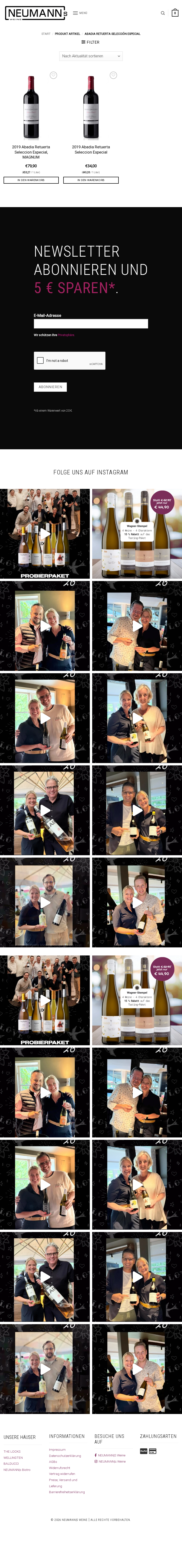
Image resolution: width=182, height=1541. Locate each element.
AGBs (53, 1462)
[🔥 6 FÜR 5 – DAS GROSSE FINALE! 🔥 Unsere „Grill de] (45, 626)
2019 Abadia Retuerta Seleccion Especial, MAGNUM (31, 152)
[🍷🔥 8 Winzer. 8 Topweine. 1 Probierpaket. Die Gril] (45, 534)
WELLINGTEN (13, 1457)
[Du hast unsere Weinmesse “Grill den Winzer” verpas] (137, 902)
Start (45, 34)
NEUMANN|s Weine (111, 1461)
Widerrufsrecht (59, 1468)
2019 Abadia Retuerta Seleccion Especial (91, 150)
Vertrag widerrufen (62, 1474)
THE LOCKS (12, 1451)
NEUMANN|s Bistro (17, 1470)
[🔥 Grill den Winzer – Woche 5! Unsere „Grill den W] (137, 718)
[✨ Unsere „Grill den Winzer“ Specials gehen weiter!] (137, 626)
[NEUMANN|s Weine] (36, 13)
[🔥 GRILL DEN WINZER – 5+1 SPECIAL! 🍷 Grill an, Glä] (45, 718)
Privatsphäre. (66, 335)
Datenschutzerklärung (65, 1456)
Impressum (57, 1449)
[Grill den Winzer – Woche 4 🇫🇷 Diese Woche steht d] (45, 810)
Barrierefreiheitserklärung (67, 1492)
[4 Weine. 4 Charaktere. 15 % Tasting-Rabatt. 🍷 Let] (137, 534)
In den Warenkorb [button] (31, 180)
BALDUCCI (11, 1463)
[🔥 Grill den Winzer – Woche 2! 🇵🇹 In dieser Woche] (45, 902)
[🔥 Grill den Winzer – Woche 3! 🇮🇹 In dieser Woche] (137, 810)
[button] (80, 13)
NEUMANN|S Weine (111, 1455)
